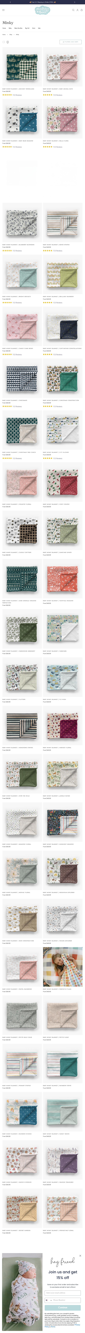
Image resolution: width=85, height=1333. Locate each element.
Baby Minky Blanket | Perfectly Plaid (57, 989)
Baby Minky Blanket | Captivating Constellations (62, 348)
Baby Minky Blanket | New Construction (18, 941)
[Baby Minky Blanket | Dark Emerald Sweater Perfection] (22, 578)
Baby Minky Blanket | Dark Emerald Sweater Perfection (19, 602)
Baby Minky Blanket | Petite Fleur (56, 1037)
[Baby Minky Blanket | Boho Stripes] (63, 222)
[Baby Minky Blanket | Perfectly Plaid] (63, 967)
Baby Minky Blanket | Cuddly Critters (16, 552)
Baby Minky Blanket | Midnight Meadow (58, 844)
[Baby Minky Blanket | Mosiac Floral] (22, 870)
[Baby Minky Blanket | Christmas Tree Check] (22, 430)
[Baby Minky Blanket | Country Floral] (22, 482)
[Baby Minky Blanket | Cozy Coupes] (63, 482)
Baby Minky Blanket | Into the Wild (16, 796)
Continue (62, 1308)
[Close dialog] (80, 1256)
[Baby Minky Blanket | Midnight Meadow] (63, 822)
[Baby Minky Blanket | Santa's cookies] (22, 1160)
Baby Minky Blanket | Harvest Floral (57, 747)
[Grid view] (3, 42)
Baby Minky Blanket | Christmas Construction (61, 400)
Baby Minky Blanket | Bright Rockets (16, 296)
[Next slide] (75, 2)
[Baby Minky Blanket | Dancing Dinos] (63, 530)
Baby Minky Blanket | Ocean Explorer (57, 941)
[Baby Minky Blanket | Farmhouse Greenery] (22, 629)
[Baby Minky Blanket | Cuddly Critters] (22, 530)
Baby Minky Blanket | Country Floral (16, 504)
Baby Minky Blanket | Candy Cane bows (17, 348)
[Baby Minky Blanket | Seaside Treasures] (63, 1160)
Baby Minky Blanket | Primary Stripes (16, 1085)
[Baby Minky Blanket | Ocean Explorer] (63, 918)
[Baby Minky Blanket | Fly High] (63, 677)
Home (4, 28)
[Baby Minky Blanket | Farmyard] (63, 629)
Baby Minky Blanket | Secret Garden (16, 1230)
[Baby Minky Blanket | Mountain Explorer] (63, 870)
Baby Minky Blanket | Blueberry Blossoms (18, 245)
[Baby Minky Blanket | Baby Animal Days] (63, 67)
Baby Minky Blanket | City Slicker (56, 452)
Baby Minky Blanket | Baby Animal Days (58, 89)
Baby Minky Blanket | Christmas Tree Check (19, 452)
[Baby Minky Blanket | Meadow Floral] (22, 822)
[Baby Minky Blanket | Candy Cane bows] (22, 326)
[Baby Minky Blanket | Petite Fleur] (63, 1015)
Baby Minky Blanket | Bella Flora (56, 141)
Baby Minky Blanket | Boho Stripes (56, 245)
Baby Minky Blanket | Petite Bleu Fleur (17, 1037)
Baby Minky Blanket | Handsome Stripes (17, 747)
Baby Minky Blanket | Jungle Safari (56, 796)
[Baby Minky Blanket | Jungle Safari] (63, 774)
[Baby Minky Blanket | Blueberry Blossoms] (22, 222)
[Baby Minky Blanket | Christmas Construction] (63, 378)
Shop (11, 34)
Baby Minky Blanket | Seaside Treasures (58, 1182)
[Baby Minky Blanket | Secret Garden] (22, 1208)
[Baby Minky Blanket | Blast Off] (22, 172)
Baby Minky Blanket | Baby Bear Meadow (17, 141)
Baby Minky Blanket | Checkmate (14, 400)
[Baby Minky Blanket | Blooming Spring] (63, 172)
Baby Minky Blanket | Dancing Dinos (57, 552)
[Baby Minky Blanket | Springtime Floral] (63, 1208)
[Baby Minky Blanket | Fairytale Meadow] (63, 578)
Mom (33, 28)
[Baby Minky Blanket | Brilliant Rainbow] (63, 274)
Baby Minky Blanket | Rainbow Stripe (57, 1085)
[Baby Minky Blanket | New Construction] (22, 918)
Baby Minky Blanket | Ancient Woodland (18, 89)
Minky (17, 34)
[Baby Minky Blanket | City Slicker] (63, 430)
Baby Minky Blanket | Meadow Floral (16, 844)
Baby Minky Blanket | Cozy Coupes (56, 504)
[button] (3, 10)
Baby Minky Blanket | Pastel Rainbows (17, 989)
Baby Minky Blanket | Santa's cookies (17, 1182)
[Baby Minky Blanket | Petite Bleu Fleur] (22, 1015)
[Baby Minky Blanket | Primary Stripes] (22, 1063)
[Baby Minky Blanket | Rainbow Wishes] (22, 1112)
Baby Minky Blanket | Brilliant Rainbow (58, 296)
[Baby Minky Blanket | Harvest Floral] (63, 725)
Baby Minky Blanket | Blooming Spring (58, 194)
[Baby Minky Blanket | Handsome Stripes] (22, 725)
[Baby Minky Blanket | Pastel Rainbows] (22, 967)
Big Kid (27, 28)
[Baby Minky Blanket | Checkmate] (22, 378)
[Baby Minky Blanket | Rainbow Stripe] (63, 1063)
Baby (10, 28)
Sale (39, 28)
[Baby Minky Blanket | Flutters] (22, 677)
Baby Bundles (18, 28)
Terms (53, 1327)
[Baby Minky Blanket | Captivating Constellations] (63, 326)
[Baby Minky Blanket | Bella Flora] (63, 118)
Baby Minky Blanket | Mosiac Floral (16, 892)
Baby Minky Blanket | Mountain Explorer (58, 892)
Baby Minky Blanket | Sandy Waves (56, 1134)
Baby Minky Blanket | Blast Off (14, 194)
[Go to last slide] (10, 2)
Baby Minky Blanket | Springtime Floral (58, 1230)
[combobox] (48, 1300)
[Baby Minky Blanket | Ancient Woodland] (22, 67)
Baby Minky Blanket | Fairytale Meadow (58, 601)
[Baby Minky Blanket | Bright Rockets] (22, 274)
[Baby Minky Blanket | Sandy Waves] (63, 1112)
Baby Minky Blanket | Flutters (13, 699)
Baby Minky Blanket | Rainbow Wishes (17, 1134)
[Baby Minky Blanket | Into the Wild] (22, 774)
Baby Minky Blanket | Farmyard (55, 651)
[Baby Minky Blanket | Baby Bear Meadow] (22, 118)
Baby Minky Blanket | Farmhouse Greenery (18, 651)
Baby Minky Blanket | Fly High (54, 699)
